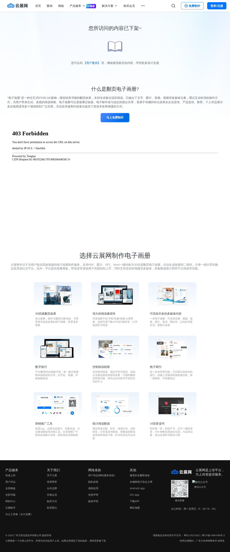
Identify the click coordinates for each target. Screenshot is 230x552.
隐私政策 (93, 481)
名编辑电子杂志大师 (141, 481)
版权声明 (93, 501)
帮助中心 (10, 501)
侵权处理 (93, 488)
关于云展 (52, 475)
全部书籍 (10, 494)
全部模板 (10, 488)
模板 (61, 6)
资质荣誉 (52, 481)
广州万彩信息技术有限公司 (27, 535)
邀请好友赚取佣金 (140, 475)
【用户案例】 (92, 62)
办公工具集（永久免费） (19, 514)
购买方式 (52, 501)
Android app (137, 488)
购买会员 (129, 6)
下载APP (134, 501)
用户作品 (10, 481)
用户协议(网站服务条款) (101, 475)
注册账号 (10, 507)
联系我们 (52, 507)
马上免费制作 (115, 117)
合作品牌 (52, 488)
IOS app (134, 494)
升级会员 (52, 494)
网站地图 (135, 507)
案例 (49, 6)
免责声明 (93, 494)
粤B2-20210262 (192, 535)
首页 (38, 6)
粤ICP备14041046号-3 (213, 535)
